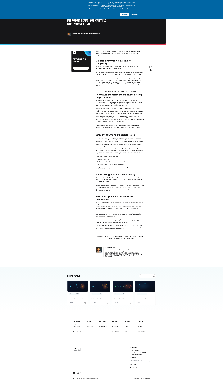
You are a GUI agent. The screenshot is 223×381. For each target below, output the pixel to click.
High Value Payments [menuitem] (90, 324)
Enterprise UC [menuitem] (76, 324)
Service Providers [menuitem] (76, 326)
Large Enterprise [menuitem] (115, 326)
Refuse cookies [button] (134, 14)
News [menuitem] (126, 331)
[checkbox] (140, 353)
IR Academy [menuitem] (140, 333)
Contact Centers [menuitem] (76, 329)
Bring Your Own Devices (121, 111)
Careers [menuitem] (126, 326)
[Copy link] (150, 70)
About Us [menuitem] (127, 324)
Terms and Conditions (145, 378)
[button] (150, 57)
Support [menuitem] (100, 329)
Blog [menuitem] (139, 324)
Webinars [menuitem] (140, 326)
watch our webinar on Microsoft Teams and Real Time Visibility (120, 238)
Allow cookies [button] (125, 14)
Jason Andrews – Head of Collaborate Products (116, 249)
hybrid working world (106, 100)
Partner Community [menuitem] (103, 326)
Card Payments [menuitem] (89, 326)
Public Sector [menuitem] (114, 324)
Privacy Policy (119, 6)
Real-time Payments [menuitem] (90, 329)
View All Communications (146, 276)
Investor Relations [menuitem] (128, 329)
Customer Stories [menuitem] (141, 331)
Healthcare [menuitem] (114, 329)
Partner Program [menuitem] (102, 324)
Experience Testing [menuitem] (77, 331)
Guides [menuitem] (139, 329)
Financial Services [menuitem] (115, 331)
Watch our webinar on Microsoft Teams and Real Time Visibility (120, 91)
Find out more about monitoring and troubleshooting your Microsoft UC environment (119, 236)
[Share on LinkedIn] (150, 66)
